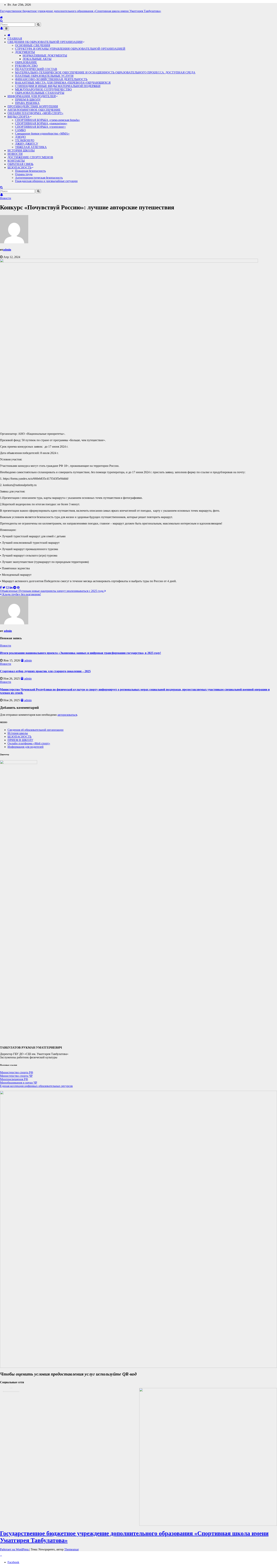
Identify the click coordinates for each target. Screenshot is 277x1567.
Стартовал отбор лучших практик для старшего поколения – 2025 (45, 671)
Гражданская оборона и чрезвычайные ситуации (46, 181)
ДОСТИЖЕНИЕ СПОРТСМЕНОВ (30, 157)
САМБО (20, 130)
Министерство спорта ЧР (16, 1075)
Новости (5, 198)
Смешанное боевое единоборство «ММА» (42, 133)
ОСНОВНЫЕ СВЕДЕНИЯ (32, 45)
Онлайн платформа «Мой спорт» (29, 743)
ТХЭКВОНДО (24, 140)
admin (7, 249)
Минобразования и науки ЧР (18, 1082)
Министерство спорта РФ (16, 1072)
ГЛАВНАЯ (15, 38)
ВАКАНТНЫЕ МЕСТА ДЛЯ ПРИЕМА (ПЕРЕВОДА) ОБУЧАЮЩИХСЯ (63, 82)
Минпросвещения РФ (14, 1079)
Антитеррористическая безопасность (39, 177)
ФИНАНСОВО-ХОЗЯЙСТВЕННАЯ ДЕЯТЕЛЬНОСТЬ (51, 79)
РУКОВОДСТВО (26, 65)
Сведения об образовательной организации (36, 729)
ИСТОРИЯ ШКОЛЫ (21, 150)
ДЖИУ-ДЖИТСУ (26, 143)
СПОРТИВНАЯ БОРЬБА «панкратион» (41, 123)
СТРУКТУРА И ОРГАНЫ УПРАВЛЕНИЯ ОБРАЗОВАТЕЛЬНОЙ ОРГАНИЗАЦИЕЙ (70, 48)
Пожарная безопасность (30, 170)
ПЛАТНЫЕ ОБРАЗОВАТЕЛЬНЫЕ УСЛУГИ (44, 75)
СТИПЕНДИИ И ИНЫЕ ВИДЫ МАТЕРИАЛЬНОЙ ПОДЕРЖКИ (57, 86)
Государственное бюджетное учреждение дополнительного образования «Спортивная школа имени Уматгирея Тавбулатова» (80, 11)
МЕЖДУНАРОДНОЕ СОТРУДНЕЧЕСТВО (43, 89)
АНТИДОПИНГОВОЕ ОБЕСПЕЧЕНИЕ (34, 109)
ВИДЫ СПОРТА (19, 116)
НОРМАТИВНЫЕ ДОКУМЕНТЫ (45, 55)
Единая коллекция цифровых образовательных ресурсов (36, 1086)
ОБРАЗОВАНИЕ (26, 62)
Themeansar (71, 1549)
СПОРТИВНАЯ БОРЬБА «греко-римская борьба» (47, 120)
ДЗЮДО (20, 137)
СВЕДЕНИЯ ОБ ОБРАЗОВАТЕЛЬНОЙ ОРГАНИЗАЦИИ (45, 42)
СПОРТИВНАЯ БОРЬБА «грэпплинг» (40, 126)
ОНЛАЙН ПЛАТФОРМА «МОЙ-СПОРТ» (35, 113)
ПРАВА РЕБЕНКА (27, 103)
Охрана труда (23, 174)
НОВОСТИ (15, 153)
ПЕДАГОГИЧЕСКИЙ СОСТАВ (36, 69)
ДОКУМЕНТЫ (25, 52)
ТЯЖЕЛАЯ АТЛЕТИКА (31, 147)
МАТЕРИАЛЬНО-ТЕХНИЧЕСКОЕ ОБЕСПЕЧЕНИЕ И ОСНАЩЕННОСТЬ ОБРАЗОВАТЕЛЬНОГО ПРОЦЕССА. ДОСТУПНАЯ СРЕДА (105, 72)
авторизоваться (67, 714)
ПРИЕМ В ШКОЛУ (28, 99)
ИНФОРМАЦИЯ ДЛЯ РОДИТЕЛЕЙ (32, 96)
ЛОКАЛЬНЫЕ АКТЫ (37, 58)
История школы (18, 733)
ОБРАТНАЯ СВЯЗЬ (20, 164)
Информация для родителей (26, 746)
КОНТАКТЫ (16, 160)
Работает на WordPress (14, 1549)
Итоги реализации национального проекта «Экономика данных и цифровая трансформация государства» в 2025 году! (80, 653)
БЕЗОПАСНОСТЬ (19, 167)
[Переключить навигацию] (6, 29)
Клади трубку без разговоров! (21, 594)
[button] (1, 20)
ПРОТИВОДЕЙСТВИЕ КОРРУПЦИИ (33, 106)
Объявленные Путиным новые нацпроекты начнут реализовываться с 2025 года (52, 591)
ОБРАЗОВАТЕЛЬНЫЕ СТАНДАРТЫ (39, 92)
